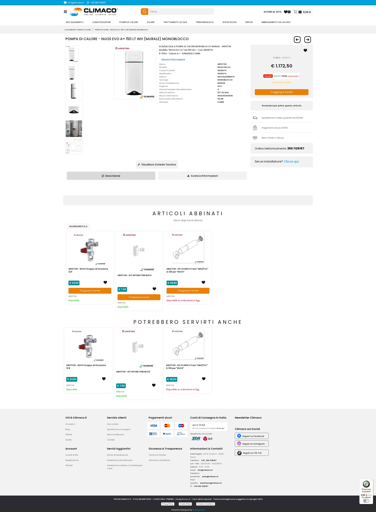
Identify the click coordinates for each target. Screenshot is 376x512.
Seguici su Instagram (253, 443)
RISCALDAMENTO (75, 22)
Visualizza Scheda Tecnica (158, 164)
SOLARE (151, 22)
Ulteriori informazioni (173, 59)
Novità (69, 439)
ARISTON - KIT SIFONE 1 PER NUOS (135, 275)
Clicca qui (291, 161)
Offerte (69, 434)
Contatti (111, 439)
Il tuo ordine (112, 424)
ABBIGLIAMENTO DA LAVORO (276, 22)
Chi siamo (70, 424)
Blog (68, 429)
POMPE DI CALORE (128, 22)
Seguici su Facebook (253, 436)
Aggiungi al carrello (283, 92)
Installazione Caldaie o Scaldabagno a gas (125, 467)
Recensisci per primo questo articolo (282, 105)
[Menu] (371, 480)
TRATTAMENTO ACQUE (175, 22)
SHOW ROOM (229, 22)
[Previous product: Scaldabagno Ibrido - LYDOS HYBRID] (297, 39)
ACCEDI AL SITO (272, 11)
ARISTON (72, 296)
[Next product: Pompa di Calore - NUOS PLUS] (307, 39)
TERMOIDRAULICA (205, 22)
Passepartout (199, 510)
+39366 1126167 (208, 460)
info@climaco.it (76, 2)
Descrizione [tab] (112, 176)
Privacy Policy (167, 504)
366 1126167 (295, 148)
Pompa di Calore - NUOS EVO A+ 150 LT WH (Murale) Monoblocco (121, 30)
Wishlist (69, 465)
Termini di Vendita (157, 455)
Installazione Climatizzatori (120, 460)
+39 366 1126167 (98, 2)
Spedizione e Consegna (118, 429)
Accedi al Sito (72, 455)
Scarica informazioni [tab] (204, 176)
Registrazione (72, 460)
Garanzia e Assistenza (159, 460)
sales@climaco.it (210, 476)
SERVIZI (249, 22)
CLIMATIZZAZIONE (101, 22)
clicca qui (220, 428)
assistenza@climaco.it (211, 483)
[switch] (366, 501)
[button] (144, 11)
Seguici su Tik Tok (252, 452)
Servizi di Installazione (117, 455)
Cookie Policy (185, 504)
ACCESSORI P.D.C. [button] (78, 226)
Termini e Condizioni (205, 504)
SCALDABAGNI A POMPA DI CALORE (78, 30)
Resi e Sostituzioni (115, 434)
